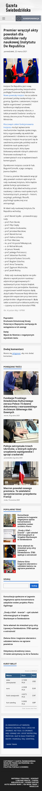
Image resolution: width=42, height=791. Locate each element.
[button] (3, 18)
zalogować (16, 353)
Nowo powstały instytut (14, 95)
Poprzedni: (20, 322)
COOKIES (24, 767)
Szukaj (7, 579)
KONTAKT (34, 778)
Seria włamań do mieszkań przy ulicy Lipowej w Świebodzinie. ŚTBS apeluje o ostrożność (10, 551)
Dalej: (19, 335)
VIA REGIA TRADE (30, 784)
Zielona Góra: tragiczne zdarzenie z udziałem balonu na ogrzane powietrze (10, 566)
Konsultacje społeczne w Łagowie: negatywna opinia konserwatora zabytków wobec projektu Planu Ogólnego (10, 520)
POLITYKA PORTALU (12, 767)
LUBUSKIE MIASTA (23, 780)
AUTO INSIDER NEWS (12, 784)
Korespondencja (31, 18)
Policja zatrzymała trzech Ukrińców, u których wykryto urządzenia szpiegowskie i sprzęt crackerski (20, 450)
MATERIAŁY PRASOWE (20, 778)
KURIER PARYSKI (31, 782)
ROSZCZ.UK (34, 786)
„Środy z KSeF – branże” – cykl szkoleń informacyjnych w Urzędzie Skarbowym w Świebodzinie (10, 535)
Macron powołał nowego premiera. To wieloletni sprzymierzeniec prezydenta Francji (20, 492)
